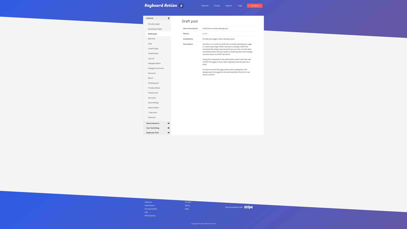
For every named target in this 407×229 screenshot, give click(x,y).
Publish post (153, 93)
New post (152, 73)
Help (150, 44)
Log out (151, 58)
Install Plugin (153, 48)
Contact (188, 202)
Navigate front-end (155, 68)
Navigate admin (154, 63)
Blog (187, 209)
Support (228, 5)
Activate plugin (154, 24)
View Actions (150, 205)
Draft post (152, 34)
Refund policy (150, 215)
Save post (152, 98)
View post (152, 117)
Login (240, 5)
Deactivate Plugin (155, 29)
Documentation (151, 209)
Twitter (230, 202)
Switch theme (153, 107)
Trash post (152, 112)
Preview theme (154, 88)
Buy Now (254, 6)
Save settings (153, 102)
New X (150, 78)
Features (204, 5)
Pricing (217, 5)
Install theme (153, 53)
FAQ (146, 212)
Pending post (153, 83)
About (187, 205)
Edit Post (151, 39)
